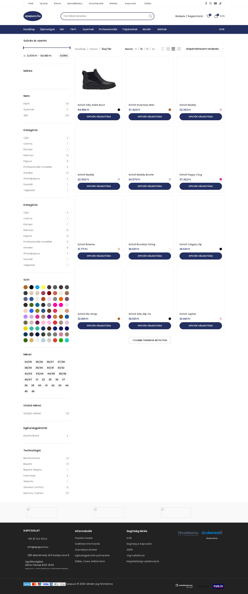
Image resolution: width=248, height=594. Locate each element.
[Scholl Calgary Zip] (201, 219)
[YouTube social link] (215, 3)
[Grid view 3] (173, 49)
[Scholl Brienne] (99, 219)
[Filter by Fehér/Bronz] (43, 299)
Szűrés (64, 55)
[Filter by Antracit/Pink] (25, 293)
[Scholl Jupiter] (201, 289)
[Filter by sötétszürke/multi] (37, 334)
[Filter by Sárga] (43, 287)
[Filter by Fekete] (31, 287)
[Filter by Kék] (37, 287)
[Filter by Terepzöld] (25, 340)
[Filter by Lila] (31, 317)
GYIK (129, 538)
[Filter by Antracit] (61, 287)
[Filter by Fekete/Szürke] (49, 305)
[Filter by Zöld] (61, 340)
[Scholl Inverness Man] (150, 80)
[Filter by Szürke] (49, 334)
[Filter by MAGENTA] (37, 317)
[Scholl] (56, 512)
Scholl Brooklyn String (142, 244)
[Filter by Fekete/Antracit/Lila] (67, 299)
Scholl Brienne (86, 244)
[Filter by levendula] (25, 317)
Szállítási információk (87, 543)
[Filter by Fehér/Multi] (49, 299)
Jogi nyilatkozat (136, 555)
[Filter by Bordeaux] (43, 293)
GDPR (130, 549)
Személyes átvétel (86, 549)
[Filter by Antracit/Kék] (67, 287)
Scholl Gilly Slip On (140, 314)
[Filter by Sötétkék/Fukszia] (67, 328)
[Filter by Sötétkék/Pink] (25, 334)
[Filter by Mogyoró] (43, 317)
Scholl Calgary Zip (191, 244)
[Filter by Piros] (55, 322)
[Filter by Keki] (37, 311)
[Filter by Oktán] (67, 317)
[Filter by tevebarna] (31, 340)
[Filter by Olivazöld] (25, 322)
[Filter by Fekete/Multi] (37, 305)
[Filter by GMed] (29, 79)
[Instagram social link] (210, 3)
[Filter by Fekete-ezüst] (55, 299)
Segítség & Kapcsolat (139, 543)
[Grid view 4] (179, 49)
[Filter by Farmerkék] (31, 299)
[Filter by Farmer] (25, 299)
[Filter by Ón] (31, 322)
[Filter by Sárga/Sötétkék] (25, 328)
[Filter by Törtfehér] (37, 340)
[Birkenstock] (191, 512)
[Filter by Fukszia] (55, 305)
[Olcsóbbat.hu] (188, 533)
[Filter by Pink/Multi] (49, 322)
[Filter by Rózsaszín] (67, 322)
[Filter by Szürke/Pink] (61, 334)
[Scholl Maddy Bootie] (150, 150)
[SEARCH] (150, 16)
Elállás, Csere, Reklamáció (90, 561)
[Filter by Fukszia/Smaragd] (61, 305)
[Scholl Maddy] (201, 80)
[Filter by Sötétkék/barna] (61, 328)
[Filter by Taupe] (67, 334)
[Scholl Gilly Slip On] (150, 289)
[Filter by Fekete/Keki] (31, 305)
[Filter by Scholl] (43, 79)
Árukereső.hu (211, 538)
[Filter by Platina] (61, 322)
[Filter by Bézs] (31, 293)
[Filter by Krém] (61, 311)
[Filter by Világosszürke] (49, 340)
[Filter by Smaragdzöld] (37, 328)
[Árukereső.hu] (212, 534)
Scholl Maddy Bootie (141, 174)
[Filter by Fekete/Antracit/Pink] (25, 305)
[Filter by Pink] (43, 322)
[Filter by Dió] (67, 293)
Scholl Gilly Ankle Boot (91, 105)
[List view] (162, 49)
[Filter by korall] (55, 311)
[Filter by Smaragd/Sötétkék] (31, 328)
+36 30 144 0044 (37, 538)
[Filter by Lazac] (67, 311)
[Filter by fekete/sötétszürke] (43, 305)
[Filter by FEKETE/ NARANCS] (61, 299)
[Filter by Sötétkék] (55, 328)
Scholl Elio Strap (87, 314)
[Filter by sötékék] (43, 328)
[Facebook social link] (206, 3)
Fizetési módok (84, 538)
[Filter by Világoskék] (43, 340)
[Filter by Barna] (25, 287)
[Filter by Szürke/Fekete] (55, 334)
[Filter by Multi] (49, 317)
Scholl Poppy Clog (191, 174)
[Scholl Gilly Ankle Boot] (99, 80)
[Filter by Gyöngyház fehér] (67, 305)
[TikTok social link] (220, 3)
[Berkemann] (123, 512)
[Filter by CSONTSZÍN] (61, 293)
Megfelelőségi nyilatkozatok (143, 561)
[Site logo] (32, 16)
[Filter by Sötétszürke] (31, 334)
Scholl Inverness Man (141, 105)
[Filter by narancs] (55, 317)
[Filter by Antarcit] (49, 287)
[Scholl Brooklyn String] (150, 219)
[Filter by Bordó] (49, 293)
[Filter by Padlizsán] (37, 322)
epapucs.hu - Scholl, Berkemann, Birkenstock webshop (46, 569)
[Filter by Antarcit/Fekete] (55, 287)
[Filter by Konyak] (49, 311)
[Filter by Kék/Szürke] (31, 311)
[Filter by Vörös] (55, 340)
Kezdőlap (80, 49)
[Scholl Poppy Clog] (201, 150)
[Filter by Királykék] (43, 311)
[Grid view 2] (168, 49)
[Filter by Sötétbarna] (49, 328)
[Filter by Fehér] (37, 299)
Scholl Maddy (188, 105)
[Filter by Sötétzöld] (43, 334)
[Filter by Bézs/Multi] (37, 293)
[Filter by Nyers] (61, 317)
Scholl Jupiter (188, 314)
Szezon (94, 49)
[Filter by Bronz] (55, 293)
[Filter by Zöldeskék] (67, 340)
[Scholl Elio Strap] (99, 289)
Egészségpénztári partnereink (92, 555)
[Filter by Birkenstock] (57, 79)
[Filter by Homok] (25, 311)
